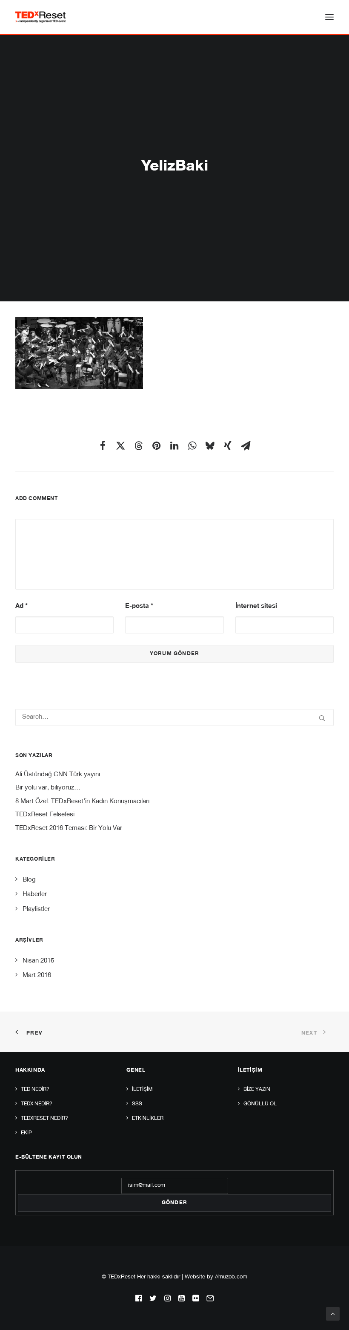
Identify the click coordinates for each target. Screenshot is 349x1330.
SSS (137, 1104)
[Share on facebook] (102, 445)
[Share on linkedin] (174, 445)
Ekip (26, 1133)
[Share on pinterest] (156, 445)
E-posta (139, 606)
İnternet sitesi (256, 606)
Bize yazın (256, 1089)
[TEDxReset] (40, 17)
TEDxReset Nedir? (44, 1118)
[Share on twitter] (120, 445)
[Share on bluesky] (209, 445)
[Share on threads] (138, 445)
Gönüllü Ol (260, 1104)
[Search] (174, 717)
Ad (21, 606)
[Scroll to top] (333, 1314)
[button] (329, 17)
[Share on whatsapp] (191, 445)
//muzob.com (231, 1277)
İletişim (142, 1089)
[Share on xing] (227, 445)
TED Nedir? (35, 1089)
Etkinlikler (147, 1118)
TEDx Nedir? (36, 1104)
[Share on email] (245, 445)
